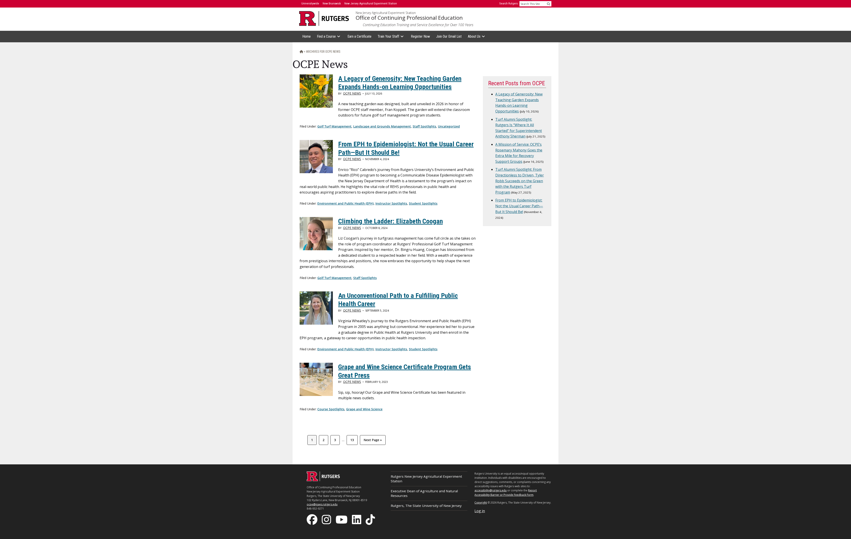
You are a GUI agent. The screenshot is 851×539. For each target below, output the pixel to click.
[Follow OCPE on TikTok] (371, 519)
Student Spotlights (423, 203)
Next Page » (372, 441)
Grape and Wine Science (364, 409)
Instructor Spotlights (391, 203)
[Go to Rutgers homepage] (323, 479)
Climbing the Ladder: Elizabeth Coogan (390, 221)
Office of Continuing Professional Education (409, 18)
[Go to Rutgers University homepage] (324, 18)
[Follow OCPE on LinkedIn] (357, 519)
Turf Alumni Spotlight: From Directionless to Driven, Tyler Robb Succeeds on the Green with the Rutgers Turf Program (519, 180)
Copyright (480, 502)
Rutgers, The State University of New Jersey (426, 505)
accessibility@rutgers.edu (490, 490)
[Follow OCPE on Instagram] (327, 519)
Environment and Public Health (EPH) (345, 203)
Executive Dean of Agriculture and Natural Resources (424, 493)
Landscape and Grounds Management (382, 126)
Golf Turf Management (334, 126)
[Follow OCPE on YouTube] (342, 519)
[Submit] (548, 4)
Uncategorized (449, 126)
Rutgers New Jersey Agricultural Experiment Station (426, 478)
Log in (479, 510)
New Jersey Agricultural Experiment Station (386, 13)
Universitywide (310, 3)
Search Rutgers (508, 3)
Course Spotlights (330, 409)
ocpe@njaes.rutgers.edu (322, 504)
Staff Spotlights (424, 126)
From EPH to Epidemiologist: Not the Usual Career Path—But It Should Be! (519, 206)
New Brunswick (332, 3)
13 (353, 440)
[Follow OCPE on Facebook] (312, 519)
